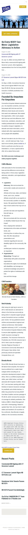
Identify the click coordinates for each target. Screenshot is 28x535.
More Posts (6, 503)
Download (8, 450)
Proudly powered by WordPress (12, 527)
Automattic (16, 529)
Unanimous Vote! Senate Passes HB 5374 (13, 482)
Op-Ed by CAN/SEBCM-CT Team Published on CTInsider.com (13, 497)
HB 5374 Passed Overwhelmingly (13, 490)
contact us (21, 143)
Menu (23, 6)
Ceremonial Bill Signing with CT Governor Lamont (11, 55)
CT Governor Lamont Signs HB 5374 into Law (14, 78)
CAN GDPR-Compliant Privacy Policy (10, 447)
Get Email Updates (10, 34)
